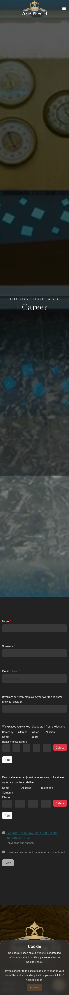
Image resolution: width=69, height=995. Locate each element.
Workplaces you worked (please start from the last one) (34, 726)
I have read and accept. (32, 837)
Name (5, 621)
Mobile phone (10, 671)
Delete (60, 747)
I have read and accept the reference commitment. (36, 852)
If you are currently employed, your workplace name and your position (32, 699)
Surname (7, 646)
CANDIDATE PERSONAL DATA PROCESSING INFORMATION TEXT (32, 835)
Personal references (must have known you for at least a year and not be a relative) (33, 780)
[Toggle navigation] (64, 9)
